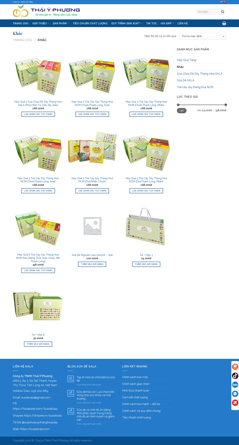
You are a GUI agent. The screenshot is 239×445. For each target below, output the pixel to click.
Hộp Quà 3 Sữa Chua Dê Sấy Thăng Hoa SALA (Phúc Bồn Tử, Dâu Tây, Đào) (38, 103)
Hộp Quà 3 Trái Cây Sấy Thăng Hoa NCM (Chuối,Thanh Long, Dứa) (92, 103)
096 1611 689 (39, 391)
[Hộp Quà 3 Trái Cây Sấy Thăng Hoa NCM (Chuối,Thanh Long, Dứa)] (92, 72)
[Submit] (223, 12)
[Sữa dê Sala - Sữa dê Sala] (52, 11)
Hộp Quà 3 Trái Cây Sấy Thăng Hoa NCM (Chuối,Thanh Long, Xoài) (38, 180)
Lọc (182, 110)
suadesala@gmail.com (35, 397)
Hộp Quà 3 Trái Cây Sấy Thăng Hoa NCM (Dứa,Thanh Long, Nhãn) (146, 180)
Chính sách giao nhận (135, 384)
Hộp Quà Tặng (186, 60)
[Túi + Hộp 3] (146, 225)
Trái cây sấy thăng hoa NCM (195, 87)
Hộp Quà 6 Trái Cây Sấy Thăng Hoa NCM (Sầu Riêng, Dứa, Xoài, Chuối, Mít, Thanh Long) (38, 258)
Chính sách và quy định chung (141, 410)
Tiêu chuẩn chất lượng (136, 417)
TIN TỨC (151, 23)
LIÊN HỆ (183, 23)
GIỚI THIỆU (39, 23)
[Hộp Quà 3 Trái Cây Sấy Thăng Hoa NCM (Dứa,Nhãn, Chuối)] (92, 149)
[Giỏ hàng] (224, 23)
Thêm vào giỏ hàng (92, 264)
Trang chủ (22, 40)
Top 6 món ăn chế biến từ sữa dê (95, 379)
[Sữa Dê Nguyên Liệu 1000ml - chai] (92, 225)
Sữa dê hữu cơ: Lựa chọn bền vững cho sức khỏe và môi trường (95, 395)
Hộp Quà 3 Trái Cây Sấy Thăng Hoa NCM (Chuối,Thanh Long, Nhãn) (146, 103)
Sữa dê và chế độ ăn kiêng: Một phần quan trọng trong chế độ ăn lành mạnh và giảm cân (96, 415)
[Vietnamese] (224, 2)
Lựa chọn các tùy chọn (38, 114)
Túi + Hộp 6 (38, 334)
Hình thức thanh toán (135, 390)
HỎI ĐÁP (166, 23)
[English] (221, 2)
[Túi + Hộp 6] (38, 305)
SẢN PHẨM (59, 23)
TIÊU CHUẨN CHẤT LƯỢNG (90, 23)
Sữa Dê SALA (185, 80)
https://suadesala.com (35, 429)
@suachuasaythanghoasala (39, 422)
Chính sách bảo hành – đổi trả (141, 404)
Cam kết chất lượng (135, 397)
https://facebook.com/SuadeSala (35, 408)
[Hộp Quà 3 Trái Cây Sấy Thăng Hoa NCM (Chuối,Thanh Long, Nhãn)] (146, 72)
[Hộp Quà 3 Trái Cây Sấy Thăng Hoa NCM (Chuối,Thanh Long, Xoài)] (38, 149)
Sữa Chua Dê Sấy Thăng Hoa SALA (200, 73)
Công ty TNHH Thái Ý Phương (51, 440)
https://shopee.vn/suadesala (43, 415)
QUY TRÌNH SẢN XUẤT (125, 23)
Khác (180, 67)
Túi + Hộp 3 (146, 254)
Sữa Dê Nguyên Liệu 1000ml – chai (92, 254)
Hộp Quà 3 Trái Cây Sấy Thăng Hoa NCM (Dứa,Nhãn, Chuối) (92, 180)
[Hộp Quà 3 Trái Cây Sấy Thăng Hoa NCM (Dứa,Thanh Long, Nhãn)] (146, 149)
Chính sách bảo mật (135, 377)
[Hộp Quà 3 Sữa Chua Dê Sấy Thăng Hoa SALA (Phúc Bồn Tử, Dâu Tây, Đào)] (38, 72)
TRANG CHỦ (21, 23)
